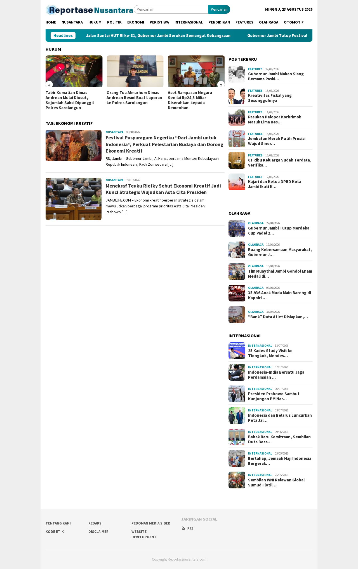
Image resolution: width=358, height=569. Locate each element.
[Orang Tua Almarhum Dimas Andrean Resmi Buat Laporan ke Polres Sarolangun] (135, 71)
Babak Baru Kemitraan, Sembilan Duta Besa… (279, 439)
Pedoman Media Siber (150, 523)
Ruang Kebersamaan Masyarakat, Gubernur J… (280, 252)
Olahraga (255, 223)
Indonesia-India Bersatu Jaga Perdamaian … (276, 375)
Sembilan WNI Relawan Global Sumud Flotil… (276, 482)
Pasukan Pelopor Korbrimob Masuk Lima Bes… (275, 119)
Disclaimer (98, 531)
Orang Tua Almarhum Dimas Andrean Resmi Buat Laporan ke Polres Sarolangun (134, 97)
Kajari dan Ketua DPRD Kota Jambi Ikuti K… (274, 184)
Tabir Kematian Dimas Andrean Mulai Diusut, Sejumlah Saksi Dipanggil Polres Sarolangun (70, 100)
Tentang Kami (58, 523)
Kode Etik (55, 531)
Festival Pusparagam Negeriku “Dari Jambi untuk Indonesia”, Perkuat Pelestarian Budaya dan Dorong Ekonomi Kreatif (164, 144)
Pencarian (219, 9)
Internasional (260, 346)
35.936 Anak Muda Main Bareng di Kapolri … (279, 295)
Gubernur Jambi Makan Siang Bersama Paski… (276, 76)
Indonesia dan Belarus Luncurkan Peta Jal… (280, 418)
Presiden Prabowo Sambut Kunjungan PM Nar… (274, 396)
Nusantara (114, 132)
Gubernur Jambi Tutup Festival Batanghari (279, 35)
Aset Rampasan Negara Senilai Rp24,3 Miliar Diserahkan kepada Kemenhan (190, 100)
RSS (190, 528)
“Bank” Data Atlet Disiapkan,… (278, 316)
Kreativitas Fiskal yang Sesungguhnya (270, 98)
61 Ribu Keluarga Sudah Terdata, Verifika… (279, 163)
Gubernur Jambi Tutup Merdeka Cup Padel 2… (278, 231)
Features (255, 69)
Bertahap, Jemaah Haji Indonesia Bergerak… (279, 461)
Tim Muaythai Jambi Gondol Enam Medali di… (280, 274)
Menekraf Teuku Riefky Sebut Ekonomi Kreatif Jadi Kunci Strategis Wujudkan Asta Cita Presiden (163, 188)
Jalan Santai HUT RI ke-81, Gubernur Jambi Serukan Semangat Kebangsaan (149, 35)
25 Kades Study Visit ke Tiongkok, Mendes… (270, 353)
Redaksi (95, 523)
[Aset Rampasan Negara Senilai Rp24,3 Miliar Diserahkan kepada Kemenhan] (196, 71)
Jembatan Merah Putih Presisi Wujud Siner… (276, 141)
